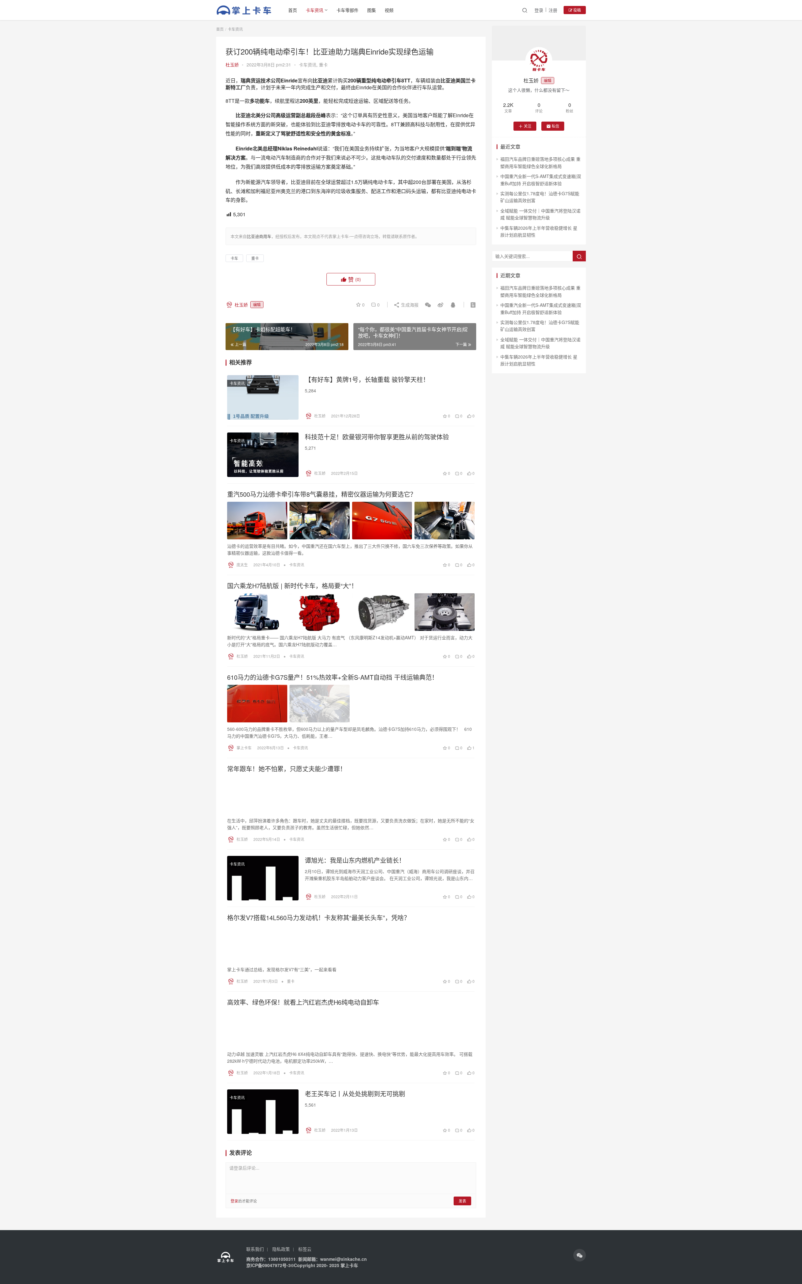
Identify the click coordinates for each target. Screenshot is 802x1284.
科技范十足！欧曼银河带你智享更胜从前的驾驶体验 (377, 436)
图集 (371, 10)
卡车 (234, 258)
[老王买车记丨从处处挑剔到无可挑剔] (263, 1111)
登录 (538, 10)
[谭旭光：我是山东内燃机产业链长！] (263, 878)
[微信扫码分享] (428, 304)
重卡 (323, 64)
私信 (555, 125)
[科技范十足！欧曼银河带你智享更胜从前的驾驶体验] (263, 454)
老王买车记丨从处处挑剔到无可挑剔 (355, 1093)
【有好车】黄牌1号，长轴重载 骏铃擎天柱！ (367, 379)
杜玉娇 (232, 64)
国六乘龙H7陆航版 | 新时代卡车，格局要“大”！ (292, 585)
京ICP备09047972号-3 (268, 1265)
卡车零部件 (347, 10)
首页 (292, 10)
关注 (527, 125)
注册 (553, 10)
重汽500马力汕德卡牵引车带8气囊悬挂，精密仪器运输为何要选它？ (321, 494)
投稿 (576, 10)
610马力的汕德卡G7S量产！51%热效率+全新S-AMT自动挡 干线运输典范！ (332, 677)
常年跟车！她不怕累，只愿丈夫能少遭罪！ (286, 768)
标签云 (304, 1249)
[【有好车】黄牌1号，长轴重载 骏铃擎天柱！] (263, 397)
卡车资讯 (314, 10)
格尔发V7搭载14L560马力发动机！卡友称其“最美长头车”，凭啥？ (318, 917)
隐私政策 (281, 1249)
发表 (462, 1200)
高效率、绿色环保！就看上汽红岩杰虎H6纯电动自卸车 (303, 1002)
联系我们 (255, 1249)
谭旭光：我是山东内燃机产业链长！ (355, 860)
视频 (389, 10)
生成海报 (409, 304)
